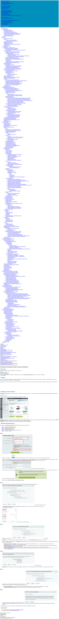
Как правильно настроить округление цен (10, 125)
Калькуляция (8, 213)
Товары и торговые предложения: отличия (12, 52)
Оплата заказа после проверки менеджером (13, 145)
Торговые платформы (9, 165)
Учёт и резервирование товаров (9, 69)
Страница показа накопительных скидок (12, 281)
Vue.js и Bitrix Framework (6, 13)
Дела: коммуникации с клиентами (11, 300)
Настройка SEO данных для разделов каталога (13, 328)
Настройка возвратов (11, 189)
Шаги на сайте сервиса (13, 245)
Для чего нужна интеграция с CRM (11, 287)
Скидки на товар (8, 107)
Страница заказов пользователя (11, 277)
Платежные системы (9, 178)
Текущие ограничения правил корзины (10, 118)
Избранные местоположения (12, 156)
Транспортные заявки (9, 138)
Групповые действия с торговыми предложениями (16, 56)
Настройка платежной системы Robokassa (14, 181)
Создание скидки (8, 333)
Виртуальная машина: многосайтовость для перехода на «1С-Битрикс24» (19, 297)
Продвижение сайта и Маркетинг (7, 3)
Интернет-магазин (3, 350)
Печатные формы (8, 196)
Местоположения (8, 153)
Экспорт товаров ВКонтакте (14, 167)
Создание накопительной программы (13, 115)
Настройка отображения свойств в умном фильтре (14, 65)
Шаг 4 (3, 429)
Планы (7, 211)
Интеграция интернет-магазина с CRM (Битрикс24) (8, 356)
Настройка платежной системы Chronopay (14, 185)
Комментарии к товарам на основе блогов (12, 228)
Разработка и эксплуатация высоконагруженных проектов (11, 15)
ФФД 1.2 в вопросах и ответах (12, 251)
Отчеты (5, 222)
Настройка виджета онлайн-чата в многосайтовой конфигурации (18, 298)
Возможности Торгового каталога (9, 47)
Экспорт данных (6, 340)
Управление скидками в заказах (11, 131)
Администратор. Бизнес (6, 7)
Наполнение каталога (7, 50)
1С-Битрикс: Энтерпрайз (6, 14)
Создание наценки (11, 320)
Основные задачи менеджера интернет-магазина (11, 34)
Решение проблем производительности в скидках (12, 119)
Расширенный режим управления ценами (12, 62)
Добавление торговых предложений (13, 54)
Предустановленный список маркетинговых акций (14, 90)
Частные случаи (6, 341)
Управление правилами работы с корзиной (14, 111)
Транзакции (8, 214)
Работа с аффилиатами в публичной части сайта (13, 215)
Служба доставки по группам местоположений (17, 176)
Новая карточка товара (9, 299)
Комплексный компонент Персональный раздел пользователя (15, 276)
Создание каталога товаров (8, 322)
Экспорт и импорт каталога (10, 199)
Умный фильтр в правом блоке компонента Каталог (14, 83)
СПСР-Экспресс (12, 175)
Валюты (3, 37)
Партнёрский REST (5, 24)
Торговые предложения (9, 53)
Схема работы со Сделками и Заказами (14, 304)
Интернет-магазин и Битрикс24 (7, 286)
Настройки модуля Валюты (8, 38)
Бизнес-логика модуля (7, 123)
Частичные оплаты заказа (12, 134)
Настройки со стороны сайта (14, 247)
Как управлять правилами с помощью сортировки (16, 102)
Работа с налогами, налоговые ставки (14, 193)
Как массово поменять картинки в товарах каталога (14, 81)
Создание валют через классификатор (12, 40)
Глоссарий (3, 36)
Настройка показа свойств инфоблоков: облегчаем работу (15, 61)
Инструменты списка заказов (12, 305)
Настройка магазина (7, 148)
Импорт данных (10, 205)
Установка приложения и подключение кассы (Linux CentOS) (17, 258)
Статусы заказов (8, 191)
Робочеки (9, 249)
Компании (7, 168)
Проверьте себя (6, 85)
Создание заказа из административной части (13, 129)
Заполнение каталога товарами (11, 329)
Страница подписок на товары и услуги (12, 280)
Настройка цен (8, 318)
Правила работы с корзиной (10, 91)
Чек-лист (7, 149)
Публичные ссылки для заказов (11, 144)
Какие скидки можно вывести (12, 105)
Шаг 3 (3, 428)
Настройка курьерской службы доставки (14, 335)
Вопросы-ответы (6, 268)
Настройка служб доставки (12, 172)
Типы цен (9, 161)
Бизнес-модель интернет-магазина (9, 225)
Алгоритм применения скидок (11, 92)
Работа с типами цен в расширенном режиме (15, 164)
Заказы (5, 127)
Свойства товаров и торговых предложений (13, 58)
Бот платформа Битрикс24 (6, 21)
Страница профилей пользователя (11, 279)
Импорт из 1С (8, 202)
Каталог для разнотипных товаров (9, 78)
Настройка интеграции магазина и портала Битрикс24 (14, 289)
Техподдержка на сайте (9, 230)
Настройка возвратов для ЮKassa (15, 190)
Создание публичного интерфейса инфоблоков (15, 234)
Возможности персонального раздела (12, 275)
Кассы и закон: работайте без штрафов (6, 351)
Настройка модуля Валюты (8, 312)
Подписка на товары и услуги (9, 76)
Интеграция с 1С (5, 8)
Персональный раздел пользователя (9, 274)
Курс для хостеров (5, 17)
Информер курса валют (7, 42)
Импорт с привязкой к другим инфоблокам (14, 207)
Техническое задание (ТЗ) (8, 311)
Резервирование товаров (10, 72)
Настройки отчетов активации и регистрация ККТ (18, 246)
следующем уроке (4, 605)
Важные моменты (10, 302)
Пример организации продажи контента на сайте (13, 231)
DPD (10, 173)
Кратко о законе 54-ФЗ (7, 239)
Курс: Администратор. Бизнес (5, 0)
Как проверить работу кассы (8, 263)
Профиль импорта (9, 200)
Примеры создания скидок (10, 97)
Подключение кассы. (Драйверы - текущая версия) (16, 255)
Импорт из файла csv (9, 204)
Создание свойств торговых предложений (12, 326)
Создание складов (9, 339)
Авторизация (2, 26)
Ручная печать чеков (7, 266)
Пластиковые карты (9, 220)
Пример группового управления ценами (12, 84)
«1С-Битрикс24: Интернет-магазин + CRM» (7, 358)
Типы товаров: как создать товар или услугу (13, 51)
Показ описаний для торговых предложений (11, 282)
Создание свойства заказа (10, 337)
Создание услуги (8, 60)
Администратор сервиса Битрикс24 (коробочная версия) (11, 20)
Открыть (2, 344)
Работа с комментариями (12, 229)
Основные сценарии (11, 303)
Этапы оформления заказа (10, 142)
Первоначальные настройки (8, 313)
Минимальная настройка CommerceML (12, 288)
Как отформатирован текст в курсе (9, 31)
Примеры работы (6, 227)
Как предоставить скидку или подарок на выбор (15, 101)
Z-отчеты (9, 260)
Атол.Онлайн (10, 244)
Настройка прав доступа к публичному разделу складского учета (16, 306)
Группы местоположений (12, 155)
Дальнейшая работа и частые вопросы (12, 290)
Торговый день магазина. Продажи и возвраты (11, 264)
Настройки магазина (7, 332)
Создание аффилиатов (9, 212)
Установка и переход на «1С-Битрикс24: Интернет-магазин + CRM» (16, 293)
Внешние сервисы (11, 158)
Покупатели (6, 217)
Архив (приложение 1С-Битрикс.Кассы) (12, 253)
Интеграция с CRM (16, 610)
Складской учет (8, 73)
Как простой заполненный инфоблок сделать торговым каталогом (16, 80)
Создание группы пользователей (13, 233)
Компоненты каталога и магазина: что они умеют (10, 271)
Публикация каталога (7, 63)
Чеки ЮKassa (10, 250)
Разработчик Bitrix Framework (7, 10)
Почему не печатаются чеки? (12, 252)
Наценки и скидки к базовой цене (13, 163)
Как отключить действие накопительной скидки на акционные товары (19, 98)
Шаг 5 (3, 430)
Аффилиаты (8, 210)
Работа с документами (11, 74)
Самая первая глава (5, 29)
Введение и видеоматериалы (8, 310)
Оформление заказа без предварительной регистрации (12, 283)
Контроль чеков (6, 265)
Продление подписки (9, 219)
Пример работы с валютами (8, 43)
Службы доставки (9, 169)
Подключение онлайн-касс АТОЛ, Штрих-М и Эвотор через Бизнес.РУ (19, 248)
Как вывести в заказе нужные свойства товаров (13, 130)
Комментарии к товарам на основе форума (12, 82)
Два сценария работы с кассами (9, 240)
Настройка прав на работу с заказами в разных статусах (16, 236)
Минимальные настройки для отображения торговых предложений (18, 55)
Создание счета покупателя (10, 338)
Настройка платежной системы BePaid (14, 186)
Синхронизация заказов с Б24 (8, 291)
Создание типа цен (11, 319)
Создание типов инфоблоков (10, 324)
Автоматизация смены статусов (11, 143)
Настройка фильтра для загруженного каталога (13, 68)
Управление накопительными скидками (14, 114)
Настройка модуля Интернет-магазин (12, 321)
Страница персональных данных (11, 278)
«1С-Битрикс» (13, 617)
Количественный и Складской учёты (12, 70)
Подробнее (2, 381)
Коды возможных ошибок (12, 262)
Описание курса (4, 28)
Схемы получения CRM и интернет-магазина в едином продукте (18, 294)
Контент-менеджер (5, 2)
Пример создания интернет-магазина (8, 309)
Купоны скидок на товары (12, 109)
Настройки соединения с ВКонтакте (15, 166)
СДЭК (11, 174)
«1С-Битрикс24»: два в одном (10, 292)
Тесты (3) (3, 342)
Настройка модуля (7, 124)
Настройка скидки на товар (12, 108)
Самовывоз (11, 177)
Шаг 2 (3, 427)
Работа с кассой (10, 259)
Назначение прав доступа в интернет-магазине (11, 226)
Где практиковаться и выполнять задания (10, 32)
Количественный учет (9, 71)
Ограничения (10, 171)
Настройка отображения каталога (11, 331)
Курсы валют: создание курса (8, 41)
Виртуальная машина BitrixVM (7, 18)
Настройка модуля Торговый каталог (12, 315)
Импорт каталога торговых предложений (14, 208)
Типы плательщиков (9, 317)
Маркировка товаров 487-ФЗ (8, 147)
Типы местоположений (11, 157)
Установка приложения (11, 257)
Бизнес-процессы (5, 23)
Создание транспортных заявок (13, 139)
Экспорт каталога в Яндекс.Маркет (11, 201)
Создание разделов (9, 327)
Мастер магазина (8, 150)
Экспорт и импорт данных (8, 198)
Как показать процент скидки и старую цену (15, 104)
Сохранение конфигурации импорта (13, 206)
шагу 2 (25, 539)
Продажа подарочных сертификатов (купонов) (15, 95)
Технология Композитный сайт (7, 11)
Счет (8, 188)
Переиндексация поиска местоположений (14, 160)
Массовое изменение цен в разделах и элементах (11, 77)
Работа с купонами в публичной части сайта (15, 94)
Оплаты (7, 132)
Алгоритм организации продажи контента (14, 232)
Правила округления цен (12, 162)
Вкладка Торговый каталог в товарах (12, 57)
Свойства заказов (8, 152)
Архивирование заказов (9, 141)
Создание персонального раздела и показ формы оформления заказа (18, 235)
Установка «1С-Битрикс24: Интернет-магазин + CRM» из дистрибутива (19, 295)
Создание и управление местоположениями (15, 154)
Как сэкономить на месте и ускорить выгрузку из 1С (14, 203)
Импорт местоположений (12, 159)
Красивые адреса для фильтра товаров (12, 67)
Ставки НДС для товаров (12, 194)
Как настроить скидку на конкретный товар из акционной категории (19, 99)
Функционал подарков (9, 96)
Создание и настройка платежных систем (14, 179)
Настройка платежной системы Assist (14, 182)
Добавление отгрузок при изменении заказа (15, 137)
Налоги (7, 192)
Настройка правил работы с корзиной (14, 112)
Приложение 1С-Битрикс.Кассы (13, 254)
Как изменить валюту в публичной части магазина (12, 44)
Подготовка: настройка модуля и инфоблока (11, 48)
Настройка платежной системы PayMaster (14, 183)
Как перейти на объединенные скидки (12, 89)
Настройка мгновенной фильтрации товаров (13, 66)
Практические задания (7, 45)
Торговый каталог (5, 46)
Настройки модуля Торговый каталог (12, 49)
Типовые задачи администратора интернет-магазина (12, 33)
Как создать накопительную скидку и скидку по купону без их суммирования (20, 100)
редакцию (5, 374)
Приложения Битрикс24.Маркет (7, 22)
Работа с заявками (10, 140)
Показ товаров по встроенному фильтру (10, 273)
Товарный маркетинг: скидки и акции (8, 87)
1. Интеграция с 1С (9, 242)
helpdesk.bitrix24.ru (11, 546)
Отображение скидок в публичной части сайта (13, 103)
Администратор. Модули (6, 6)
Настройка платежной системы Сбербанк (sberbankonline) (17, 184)
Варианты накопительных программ (13, 116)
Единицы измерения (9, 195)
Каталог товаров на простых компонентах (12, 79)
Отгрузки (7, 135)
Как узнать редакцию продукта (9, 35)
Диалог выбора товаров (8, 75)
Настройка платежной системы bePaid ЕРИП (15, 187)
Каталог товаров (6, 126)
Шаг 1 (3, 426)
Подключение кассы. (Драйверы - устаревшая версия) (16, 256)
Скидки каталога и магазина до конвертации (11, 106)
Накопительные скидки (9, 113)
